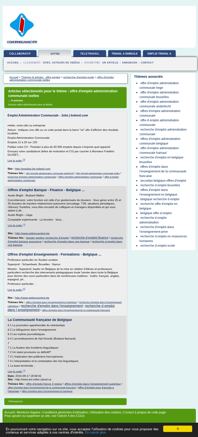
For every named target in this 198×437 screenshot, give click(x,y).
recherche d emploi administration (153, 220)
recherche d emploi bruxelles (160, 185)
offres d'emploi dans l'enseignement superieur (92, 383)
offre (55, 53)
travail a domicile (125, 53)
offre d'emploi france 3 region (44, 383)
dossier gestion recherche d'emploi (47, 237)
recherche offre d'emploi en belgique (158, 206)
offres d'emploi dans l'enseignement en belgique (51, 302)
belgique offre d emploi (156, 213)
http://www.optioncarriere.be (32, 233)
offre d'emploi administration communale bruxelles (159, 95)
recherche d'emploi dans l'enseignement (52, 306)
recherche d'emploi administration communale (32, 177)
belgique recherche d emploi (159, 199)
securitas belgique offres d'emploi (163, 180)
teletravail (89, 53)
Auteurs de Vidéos (66, 62)
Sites (46, 62)
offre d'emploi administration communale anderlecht (50, 173)
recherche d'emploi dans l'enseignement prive (156, 229)
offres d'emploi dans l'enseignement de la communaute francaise (76, 310)
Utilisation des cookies (105, 412)
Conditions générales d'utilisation (65, 412)
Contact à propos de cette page (144, 412)
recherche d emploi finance (89, 237)
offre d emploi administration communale (159, 123)
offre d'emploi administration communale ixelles (98, 173)
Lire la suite (15, 160)
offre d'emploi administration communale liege (159, 85)
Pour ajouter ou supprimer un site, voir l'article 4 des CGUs (44, 415)
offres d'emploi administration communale (80, 177)
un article (110, 62)
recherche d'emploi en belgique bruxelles (161, 160)
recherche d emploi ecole (157, 245)
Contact (147, 62)
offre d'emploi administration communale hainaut (159, 150)
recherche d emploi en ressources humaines (163, 239)
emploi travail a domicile (159, 55)
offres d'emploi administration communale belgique (159, 141)
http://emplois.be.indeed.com (32, 168)
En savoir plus (95, 432)
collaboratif (20, 53)
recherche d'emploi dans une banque (67, 241)
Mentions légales (28, 412)
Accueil (13, 62)
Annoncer (129, 62)
